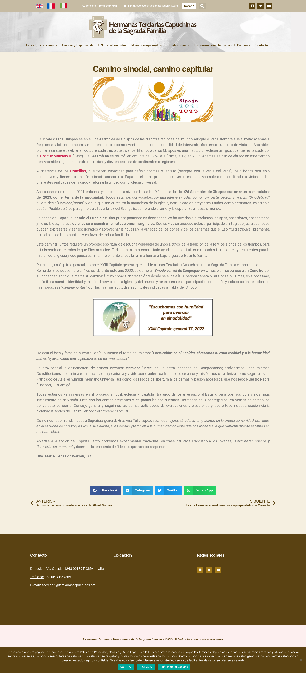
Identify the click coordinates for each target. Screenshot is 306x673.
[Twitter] (260, 6)
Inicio (30, 45)
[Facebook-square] (252, 6)
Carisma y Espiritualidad (79, 45)
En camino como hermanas (213, 45)
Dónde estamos (178, 45)
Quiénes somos (46, 45)
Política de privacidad (174, 666)
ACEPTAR (126, 666)
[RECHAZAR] (301, 660)
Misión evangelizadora (146, 45)
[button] (202, 6)
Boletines (243, 45)
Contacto (261, 45)
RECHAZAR (146, 666)
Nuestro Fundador (113, 45)
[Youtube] (269, 6)
